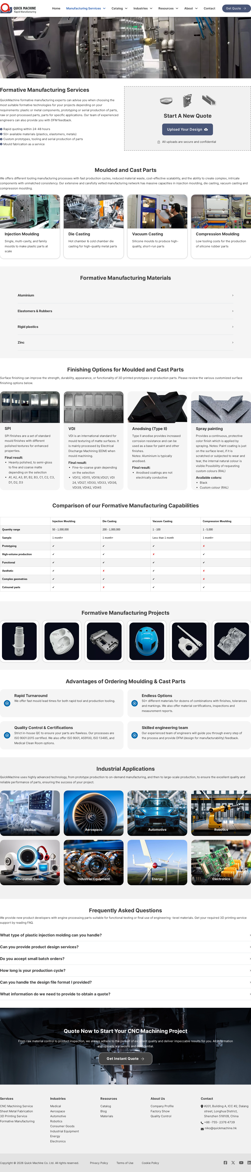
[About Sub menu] (196, 8)
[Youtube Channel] (241, 1162)
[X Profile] (233, 1162)
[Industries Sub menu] (151, 8)
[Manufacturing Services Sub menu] (104, 8)
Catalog (117, 8)
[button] (125, 295)
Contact (209, 8)
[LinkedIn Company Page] (249, 1162)
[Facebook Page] (225, 1162)
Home (56, 8)
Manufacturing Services (83, 8)
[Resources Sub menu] (177, 8)
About (188, 8)
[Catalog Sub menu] (126, 8)
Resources (166, 8)
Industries (141, 8)
